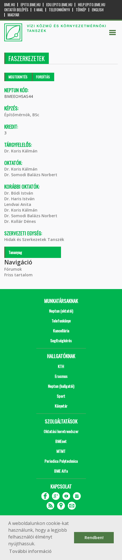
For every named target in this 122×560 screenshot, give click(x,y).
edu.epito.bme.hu (59, 5)
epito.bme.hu (31, 5)
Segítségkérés (61, 340)
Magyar (13, 15)
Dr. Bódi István (18, 193)
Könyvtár (61, 406)
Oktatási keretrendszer (61, 431)
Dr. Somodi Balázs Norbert (30, 174)
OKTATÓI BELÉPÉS (16, 10)
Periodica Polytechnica (61, 461)
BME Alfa (61, 471)
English (98, 10)
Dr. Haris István (19, 198)
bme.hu (9, 5)
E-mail (38, 10)
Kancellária (61, 330)
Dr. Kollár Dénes (20, 221)
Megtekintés (18, 76)
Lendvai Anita (17, 204)
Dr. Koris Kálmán (20, 151)
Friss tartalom (18, 274)
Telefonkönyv (59, 10)
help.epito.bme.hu (91, 5)
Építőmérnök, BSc (21, 114)
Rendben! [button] (94, 537)
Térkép (81, 10)
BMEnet (61, 441)
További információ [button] (30, 551)
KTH (61, 366)
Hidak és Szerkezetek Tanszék (34, 239)
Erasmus (61, 376)
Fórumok (13, 269)
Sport (61, 396)
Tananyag (15, 252)
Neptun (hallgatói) (61, 386)
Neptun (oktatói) (61, 311)
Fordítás (43, 76)
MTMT (61, 451)
